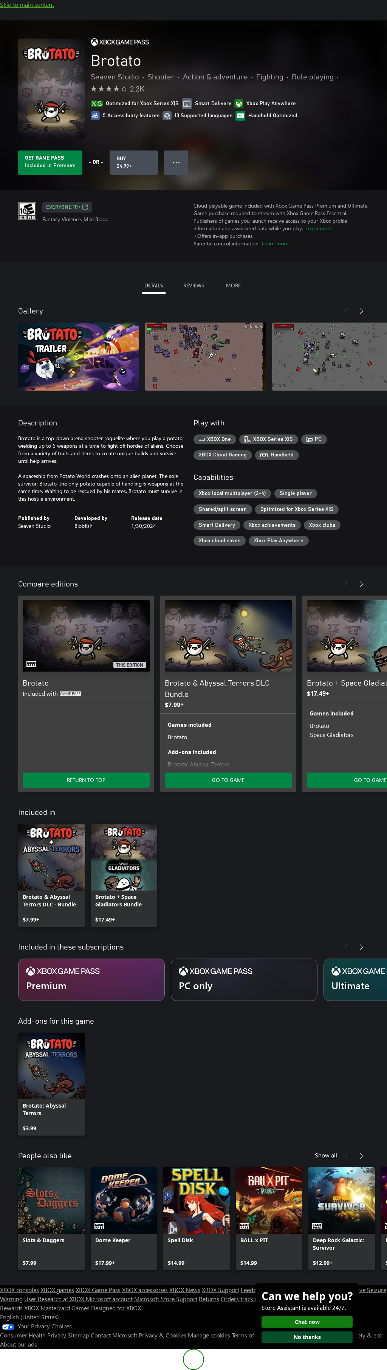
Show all (326, 1155)
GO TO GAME (228, 780)
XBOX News (184, 1290)
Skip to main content (27, 4)
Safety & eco (365, 1335)
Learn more (318, 228)
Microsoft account (109, 1299)
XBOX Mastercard (47, 1308)
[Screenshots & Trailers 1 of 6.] (78, 357)
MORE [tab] (233, 285)
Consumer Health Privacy (33, 1335)
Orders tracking (241, 1299)
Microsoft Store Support (165, 1299)
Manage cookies (209, 1335)
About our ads (18, 1344)
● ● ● (176, 162)
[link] (51, 875)
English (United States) (29, 1317)
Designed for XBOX (116, 1308)
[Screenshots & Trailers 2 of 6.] (205, 357)
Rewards (11, 1308)
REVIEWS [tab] (193, 285)
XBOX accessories (145, 1290)
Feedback (253, 1290)
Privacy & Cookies (162, 1335)
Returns (209, 1299)
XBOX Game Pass (98, 1290)
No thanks (307, 1337)
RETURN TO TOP (86, 780)
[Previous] (346, 311)
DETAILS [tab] (153, 285)
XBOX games (57, 1290)
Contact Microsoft (114, 1335)
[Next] (361, 311)
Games (80, 1308)
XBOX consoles (19, 1290)
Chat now (307, 1321)
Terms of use (248, 1335)
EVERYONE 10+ (63, 207)
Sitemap (78, 1335)
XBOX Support (220, 1290)
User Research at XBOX (55, 1299)
